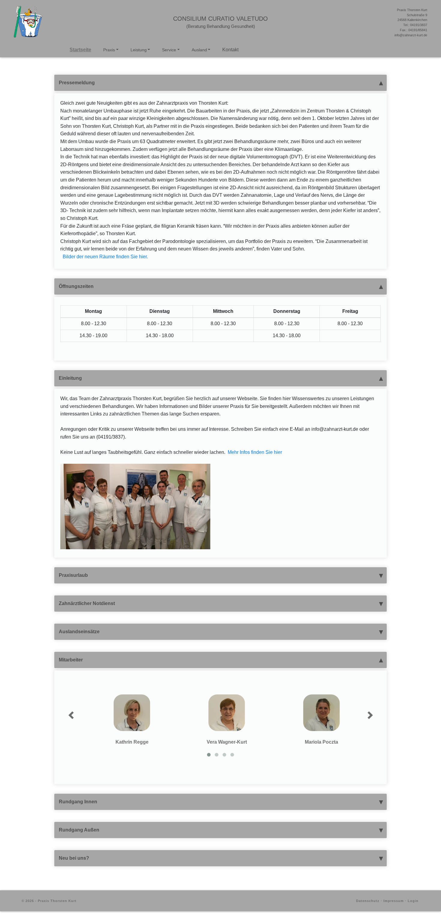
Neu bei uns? (74, 858)
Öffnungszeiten (76, 286)
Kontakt (230, 49)
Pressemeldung (77, 82)
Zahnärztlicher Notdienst (87, 603)
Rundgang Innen (78, 801)
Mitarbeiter (71, 659)
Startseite (80, 49)
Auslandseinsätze (79, 631)
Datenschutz (368, 901)
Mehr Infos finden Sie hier (255, 452)
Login (413, 901)
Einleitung (70, 378)
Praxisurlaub (73, 575)
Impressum (393, 901)
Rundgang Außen (79, 829)
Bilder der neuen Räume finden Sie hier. (105, 256)
